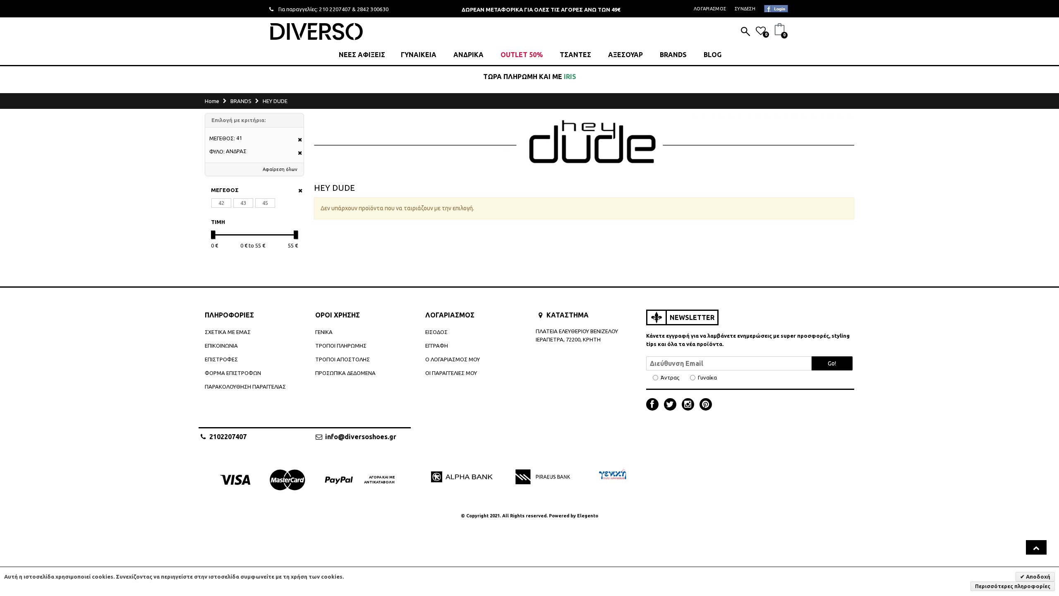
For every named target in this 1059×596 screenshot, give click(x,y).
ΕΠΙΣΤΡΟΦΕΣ (221, 359)
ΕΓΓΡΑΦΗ (436, 345)
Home (212, 101)
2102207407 (228, 436)
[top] (1036, 547)
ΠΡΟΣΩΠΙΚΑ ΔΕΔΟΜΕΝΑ (345, 373)
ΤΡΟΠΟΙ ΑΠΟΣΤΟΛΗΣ (342, 359)
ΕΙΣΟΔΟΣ (436, 332)
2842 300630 (373, 9)
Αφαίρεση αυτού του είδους (297, 140)
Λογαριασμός (710, 8)
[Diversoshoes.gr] (316, 31)
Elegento (587, 515)
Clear (297, 190)
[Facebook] (654, 405)
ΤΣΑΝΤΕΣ (575, 54)
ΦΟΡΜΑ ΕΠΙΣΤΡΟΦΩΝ (233, 373)
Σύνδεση (745, 8)
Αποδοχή (1037, 576)
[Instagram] (690, 405)
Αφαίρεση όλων (280, 169)
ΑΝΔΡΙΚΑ (468, 54)
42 (221, 203)
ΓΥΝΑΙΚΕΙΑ (418, 54)
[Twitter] (672, 405)
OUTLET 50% (522, 54)
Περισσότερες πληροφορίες (1012, 586)
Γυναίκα (707, 377)
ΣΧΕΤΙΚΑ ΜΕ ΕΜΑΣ (228, 332)
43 (243, 203)
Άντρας (670, 377)
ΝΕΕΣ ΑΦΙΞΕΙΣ (362, 54)
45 (265, 203)
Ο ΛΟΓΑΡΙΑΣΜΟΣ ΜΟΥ (452, 359)
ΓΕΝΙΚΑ (324, 332)
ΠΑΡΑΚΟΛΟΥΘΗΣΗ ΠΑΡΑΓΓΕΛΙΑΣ (245, 386)
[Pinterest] (706, 405)
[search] (745, 32)
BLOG (712, 54)
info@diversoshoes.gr (360, 436)
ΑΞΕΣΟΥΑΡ (625, 54)
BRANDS (673, 54)
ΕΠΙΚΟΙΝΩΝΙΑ (221, 345)
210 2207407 (335, 9)
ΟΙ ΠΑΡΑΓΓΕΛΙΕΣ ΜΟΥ (451, 373)
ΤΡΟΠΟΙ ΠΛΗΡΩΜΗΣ (341, 345)
